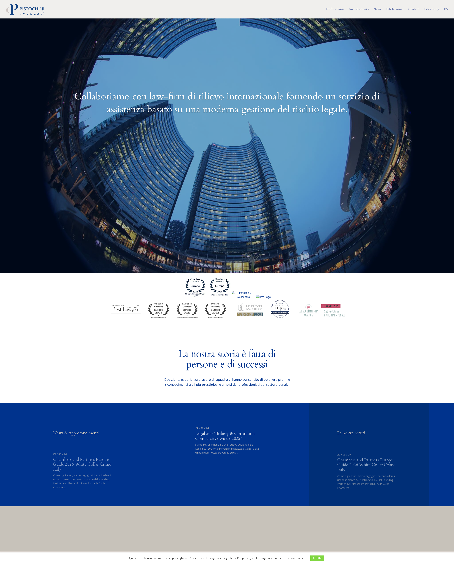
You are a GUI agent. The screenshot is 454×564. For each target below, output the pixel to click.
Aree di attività (359, 9)
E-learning (431, 9)
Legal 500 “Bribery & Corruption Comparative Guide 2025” (225, 436)
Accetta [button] (317, 558)
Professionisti (335, 9)
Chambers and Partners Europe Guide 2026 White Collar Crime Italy (82, 464)
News (377, 9)
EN (446, 9)
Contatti (414, 9)
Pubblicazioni (395, 9)
